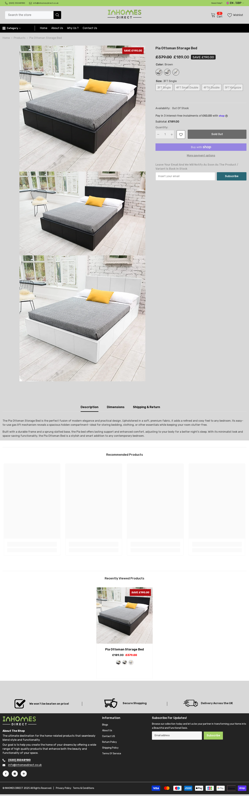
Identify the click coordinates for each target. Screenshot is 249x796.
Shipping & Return (146, 407)
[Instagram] (15, 773)
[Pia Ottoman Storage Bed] (124, 615)
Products (19, 37)
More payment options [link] (201, 155)
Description (89, 407)
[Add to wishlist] (181, 134)
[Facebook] (6, 773)
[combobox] (29, 15)
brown (118, 662)
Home (6, 37)
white (131, 662)
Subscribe (231, 176)
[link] (32, 544)
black (124, 662)
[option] (124, 634)
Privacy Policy (63, 788)
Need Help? (216, 3)
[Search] (33, 15)
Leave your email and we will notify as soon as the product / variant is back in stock (196, 166)
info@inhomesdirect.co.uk (25, 765)
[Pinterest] (23, 773)
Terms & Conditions (83, 788)
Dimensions (115, 407)
